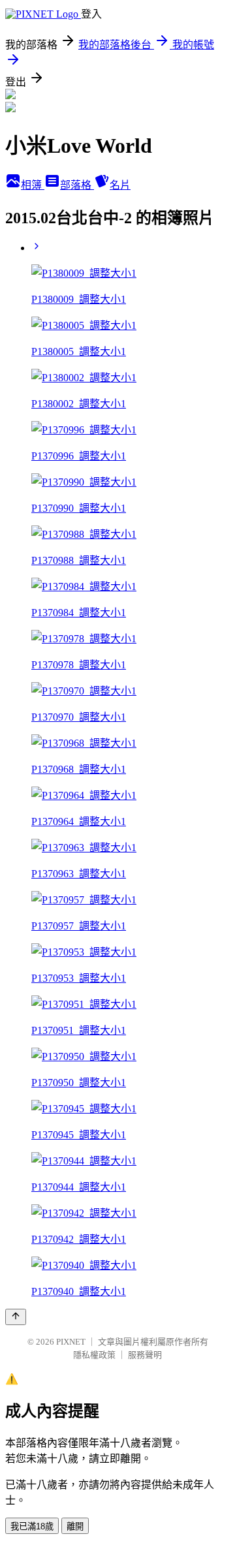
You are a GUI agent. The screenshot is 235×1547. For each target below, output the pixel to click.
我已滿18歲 (32, 1526)
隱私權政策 (94, 1355)
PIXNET (71, 1342)
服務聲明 (145, 1355)
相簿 (32, 185)
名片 (120, 185)
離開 (75, 1526)
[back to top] (15, 1317)
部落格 (77, 185)
